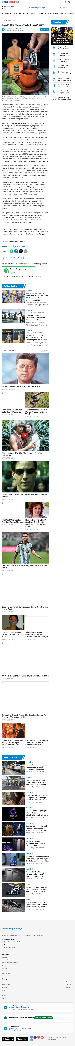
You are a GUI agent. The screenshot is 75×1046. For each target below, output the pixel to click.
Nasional (4, 982)
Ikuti (13, 272)
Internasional (6, 985)
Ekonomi (29, 291)
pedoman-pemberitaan (10, 963)
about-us (5, 971)
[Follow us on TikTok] (17, 2)
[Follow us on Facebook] (3, 2)
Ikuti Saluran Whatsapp (43, 1018)
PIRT (11, 246)
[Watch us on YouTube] (13, 2)
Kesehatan (69, 987)
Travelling (29, 762)
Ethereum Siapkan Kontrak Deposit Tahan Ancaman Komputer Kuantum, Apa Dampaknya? (36, 829)
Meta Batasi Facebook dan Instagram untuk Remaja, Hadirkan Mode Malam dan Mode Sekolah (37, 798)
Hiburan (68, 985)
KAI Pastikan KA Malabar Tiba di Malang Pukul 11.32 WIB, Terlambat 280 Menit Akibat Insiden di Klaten (36, 783)
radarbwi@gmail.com (9, 948)
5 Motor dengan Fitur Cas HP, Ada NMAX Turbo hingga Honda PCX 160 (65, 100)
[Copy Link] (26, 251)
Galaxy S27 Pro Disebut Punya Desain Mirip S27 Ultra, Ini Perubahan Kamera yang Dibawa (37, 875)
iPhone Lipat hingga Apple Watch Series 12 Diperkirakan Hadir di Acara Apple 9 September (37, 814)
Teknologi (29, 793)
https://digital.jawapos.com (17, 1030)
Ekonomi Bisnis (10, 21)
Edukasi (4, 996)
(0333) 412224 (6, 942)
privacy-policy (6, 960)
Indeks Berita (6, 974)
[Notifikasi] (69, 2)
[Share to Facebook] (16, 251)
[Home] (2, 20)
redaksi (4, 957)
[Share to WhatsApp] (11, 251)
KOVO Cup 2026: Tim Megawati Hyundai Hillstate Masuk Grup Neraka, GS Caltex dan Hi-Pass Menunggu (62, 42)
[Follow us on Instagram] (10, 2)
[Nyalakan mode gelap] (72, 2)
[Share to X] (21, 251)
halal (23, 246)
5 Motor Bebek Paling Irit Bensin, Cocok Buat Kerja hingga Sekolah (64, 94)
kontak (4, 965)
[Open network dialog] (65, 2)
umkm (17, 246)
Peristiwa (29, 777)
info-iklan (5, 968)
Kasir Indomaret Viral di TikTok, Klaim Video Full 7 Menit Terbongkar (64, 62)
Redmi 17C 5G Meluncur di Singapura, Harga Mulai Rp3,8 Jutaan (36, 843)
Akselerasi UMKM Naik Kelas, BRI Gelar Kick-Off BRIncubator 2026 (37, 298)
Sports (28, 884)
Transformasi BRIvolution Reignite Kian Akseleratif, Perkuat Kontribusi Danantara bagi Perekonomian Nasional (36, 319)
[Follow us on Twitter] (6, 2)
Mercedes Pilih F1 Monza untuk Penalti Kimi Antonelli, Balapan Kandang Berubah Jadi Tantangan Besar (37, 905)
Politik (3, 990)
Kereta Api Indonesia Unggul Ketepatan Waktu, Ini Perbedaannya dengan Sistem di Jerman (37, 768)
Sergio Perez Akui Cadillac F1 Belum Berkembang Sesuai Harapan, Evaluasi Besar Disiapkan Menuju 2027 (37, 890)
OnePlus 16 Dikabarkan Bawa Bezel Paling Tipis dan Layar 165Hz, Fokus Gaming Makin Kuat (37, 860)
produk (5, 246)
